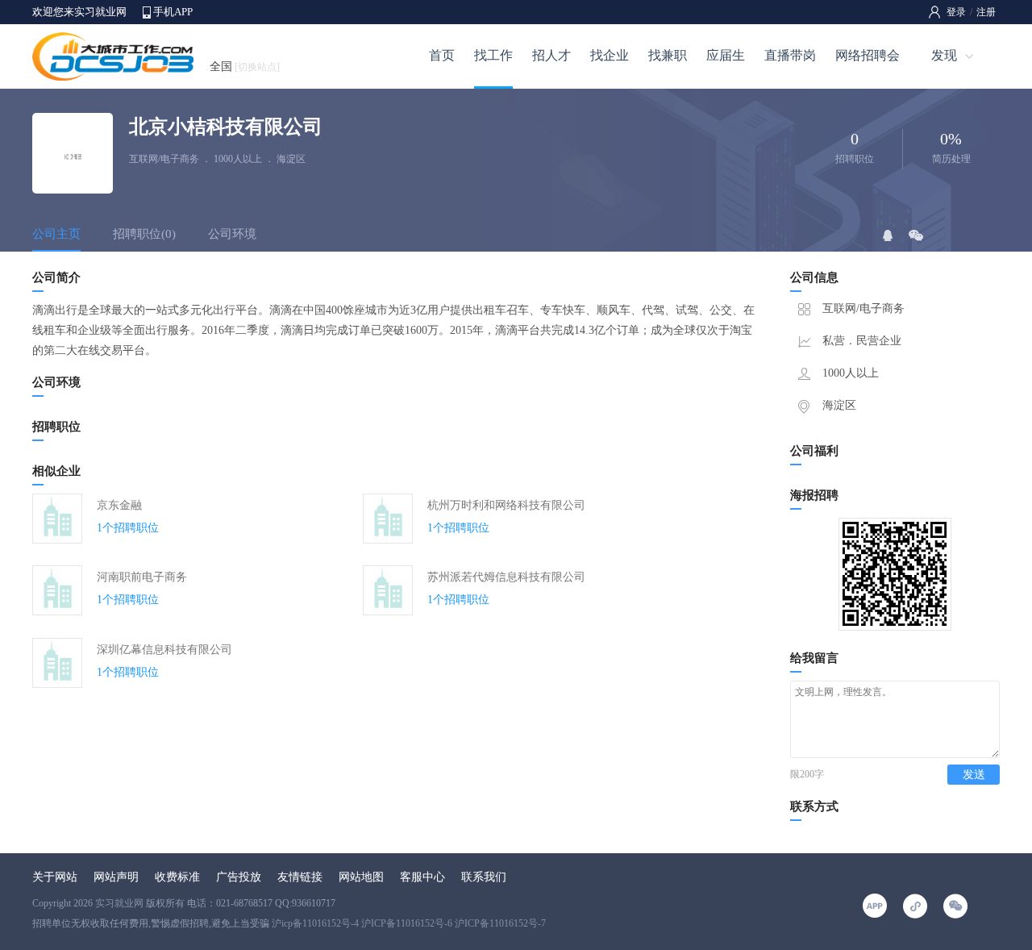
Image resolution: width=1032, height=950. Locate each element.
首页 (442, 55)
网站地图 (361, 877)
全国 (245, 66)
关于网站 (54, 877)
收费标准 (177, 877)
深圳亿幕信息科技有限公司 (164, 650)
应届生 (725, 55)
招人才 (551, 55)
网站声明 (116, 877)
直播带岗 (790, 55)
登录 (956, 12)
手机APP (173, 12)
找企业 (609, 55)
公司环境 (232, 233)
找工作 (493, 55)
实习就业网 (119, 903)
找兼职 (667, 55)
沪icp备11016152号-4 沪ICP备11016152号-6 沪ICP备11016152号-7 (409, 923)
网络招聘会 (867, 55)
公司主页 (56, 233)
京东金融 (119, 505)
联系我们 (483, 877)
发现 (944, 55)
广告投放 (238, 877)
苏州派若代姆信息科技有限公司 (506, 577)
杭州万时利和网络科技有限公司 (506, 505)
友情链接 (299, 877)
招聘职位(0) (144, 233)
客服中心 (422, 877)
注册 (986, 12)
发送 (974, 775)
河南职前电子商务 (142, 577)
